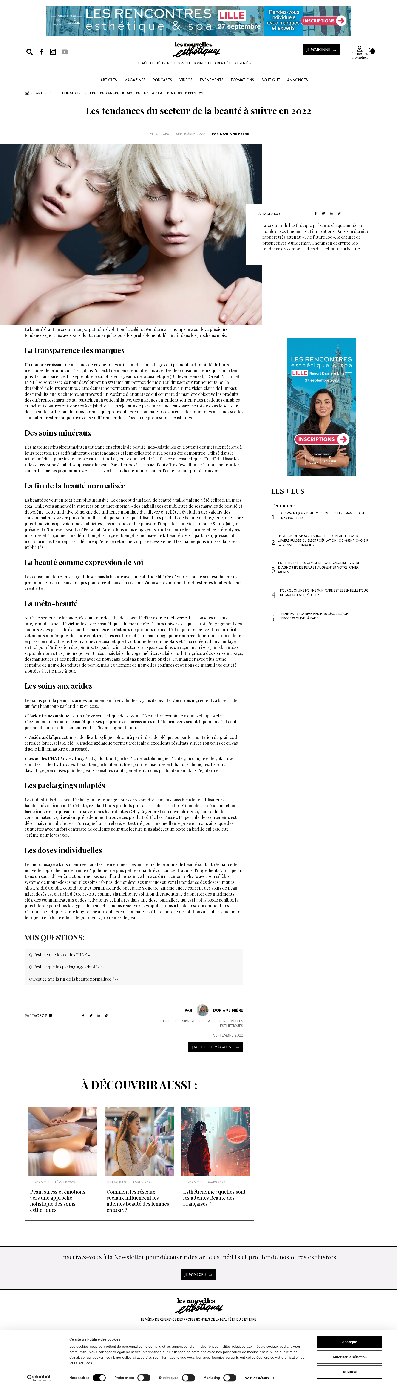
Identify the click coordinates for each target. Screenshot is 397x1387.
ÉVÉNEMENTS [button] (212, 80)
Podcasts (162, 80)
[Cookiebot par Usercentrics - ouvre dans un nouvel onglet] (39, 1378)
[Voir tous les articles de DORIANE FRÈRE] (202, 1010)
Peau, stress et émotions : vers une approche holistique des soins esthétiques (59, 1200)
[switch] (143, 1377)
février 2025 (142, 1182)
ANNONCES (297, 80)
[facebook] (316, 213)
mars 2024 (216, 1182)
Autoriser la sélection (349, 1357)
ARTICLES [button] (108, 80)
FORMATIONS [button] (242, 80)
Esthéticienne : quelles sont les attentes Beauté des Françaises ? (214, 1197)
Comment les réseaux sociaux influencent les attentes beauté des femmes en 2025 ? (138, 1200)
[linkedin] (331, 213)
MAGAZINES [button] (134, 80)
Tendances (158, 133)
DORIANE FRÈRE (234, 133)
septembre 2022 (190, 133)
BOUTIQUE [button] (270, 80)
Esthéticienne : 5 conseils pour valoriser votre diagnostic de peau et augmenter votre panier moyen (319, 567)
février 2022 (65, 1182)
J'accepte (349, 1342)
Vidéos (186, 80)
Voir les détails (257, 1378)
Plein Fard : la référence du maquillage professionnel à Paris (314, 616)
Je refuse (349, 1372)
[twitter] (323, 213)
